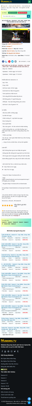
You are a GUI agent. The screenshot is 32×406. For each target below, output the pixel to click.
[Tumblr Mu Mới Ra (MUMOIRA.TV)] (17, 351)
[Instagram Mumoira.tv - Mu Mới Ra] (11, 351)
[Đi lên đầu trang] (29, 399)
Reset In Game (11, 51)
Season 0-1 (4, 222)
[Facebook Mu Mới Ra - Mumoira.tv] (2, 351)
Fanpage (8, 46)
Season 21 (13, 223)
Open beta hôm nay (22, 12)
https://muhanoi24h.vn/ (14, 44)
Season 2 (10, 222)
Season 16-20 (7, 223)
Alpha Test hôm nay (13, 12)
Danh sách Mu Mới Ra (15, 6)
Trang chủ (4, 6)
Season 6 (10, 48)
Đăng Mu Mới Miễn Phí (8, 366)
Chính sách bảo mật (7, 395)
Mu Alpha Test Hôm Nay (8, 361)
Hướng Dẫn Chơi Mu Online (9, 364)
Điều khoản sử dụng (7, 392)
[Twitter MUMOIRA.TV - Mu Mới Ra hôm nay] (15, 351)
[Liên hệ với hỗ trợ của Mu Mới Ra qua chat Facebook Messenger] (29, 402)
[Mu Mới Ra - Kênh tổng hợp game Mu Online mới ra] (5, 351)
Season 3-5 (15, 222)
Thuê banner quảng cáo (8, 397)
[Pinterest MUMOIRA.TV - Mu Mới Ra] (8, 351)
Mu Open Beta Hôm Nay (8, 358)
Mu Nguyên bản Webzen (13, 53)
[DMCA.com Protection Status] (16, 369)
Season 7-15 (4, 383)
